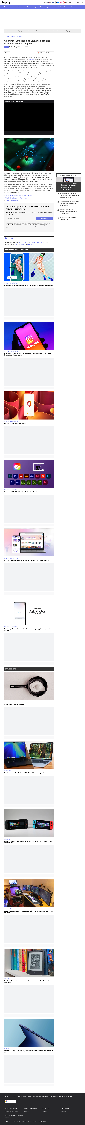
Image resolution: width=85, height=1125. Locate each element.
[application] (29, 117)
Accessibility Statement (11, 1112)
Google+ (25, 242)
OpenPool (31, 60)
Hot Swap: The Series (53, 31)
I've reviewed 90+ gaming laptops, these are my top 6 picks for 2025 (68, 211)
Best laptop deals (68, 31)
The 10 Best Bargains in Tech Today (16, 198)
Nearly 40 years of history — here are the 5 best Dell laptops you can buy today (69, 195)
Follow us (42, 52)
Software (7, 36)
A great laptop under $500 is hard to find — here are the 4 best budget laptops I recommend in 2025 (68, 186)
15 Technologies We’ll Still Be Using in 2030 (18, 196)
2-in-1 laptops (19, 31)
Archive (44, 1112)
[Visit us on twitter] (56, 2)
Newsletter (50, 52)
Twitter (20, 242)
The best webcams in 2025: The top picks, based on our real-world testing (69, 203)
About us (26, 1112)
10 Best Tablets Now (11, 200)
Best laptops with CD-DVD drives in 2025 (68, 218)
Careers (63, 1112)
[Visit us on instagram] (61, 2)
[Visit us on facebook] (53, 2)
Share (8, 52)
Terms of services (25, 223)
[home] (4, 7)
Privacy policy (46, 1108)
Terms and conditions (11, 1108)
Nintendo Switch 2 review (35, 31)
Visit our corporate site (65, 1096)
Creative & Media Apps (16, 36)
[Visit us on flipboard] (64, 2)
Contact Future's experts (30, 1108)
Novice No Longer (37, 242)
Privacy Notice (9, 224)
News (6, 47)
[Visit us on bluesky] (58, 2)
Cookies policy (65, 1108)
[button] (80, 2)
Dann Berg (14, 47)
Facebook (30, 244)
